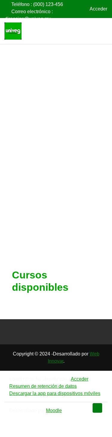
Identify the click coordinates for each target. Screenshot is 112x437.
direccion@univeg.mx (28, 18)
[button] (78, 9)
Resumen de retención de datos (43, 386)
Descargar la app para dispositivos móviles (54, 393)
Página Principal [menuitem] (87, 31)
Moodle (54, 410)
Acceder (98, 8)
